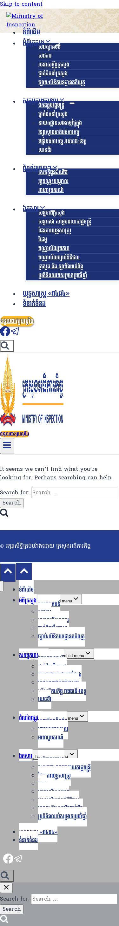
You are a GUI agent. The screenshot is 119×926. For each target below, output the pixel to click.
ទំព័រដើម (31, 32)
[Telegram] (15, 335)
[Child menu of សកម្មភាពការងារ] (72, 103)
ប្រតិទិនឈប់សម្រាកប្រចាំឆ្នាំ (62, 275)
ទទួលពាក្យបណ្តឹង (17, 321)
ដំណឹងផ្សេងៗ (31, 718)
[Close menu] (1, 586)
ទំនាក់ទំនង (34, 304)
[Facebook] (5, 335)
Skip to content (21, 4)
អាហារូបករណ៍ (51, 190)
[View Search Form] (7, 346)
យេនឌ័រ (45, 149)
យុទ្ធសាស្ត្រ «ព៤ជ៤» (46, 293)
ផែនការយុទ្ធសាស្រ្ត (54, 230)
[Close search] (6, 887)
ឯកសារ (25, 756)
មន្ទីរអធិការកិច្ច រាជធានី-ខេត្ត (62, 141)
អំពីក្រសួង (27, 600)
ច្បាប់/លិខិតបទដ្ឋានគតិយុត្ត (61, 82)
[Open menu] (7, 446)
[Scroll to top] (8, 572)
